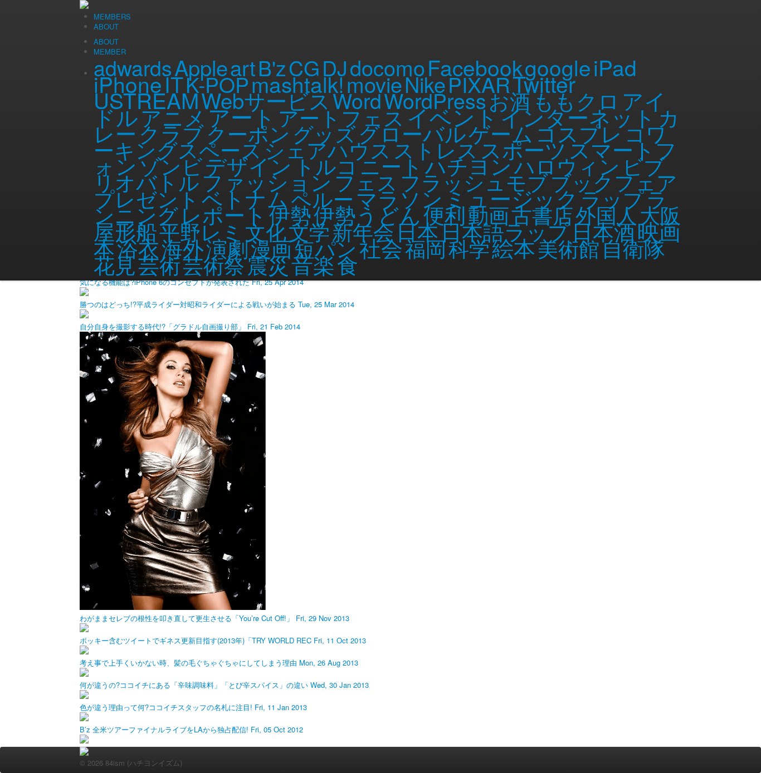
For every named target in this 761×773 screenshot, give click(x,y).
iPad (615, 66)
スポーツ (523, 149)
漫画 (271, 248)
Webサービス (265, 100)
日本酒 (603, 230)
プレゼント (146, 198)
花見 (115, 264)
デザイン (248, 165)
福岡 (425, 248)
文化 (265, 231)
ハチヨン (468, 165)
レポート (224, 214)
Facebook (475, 66)
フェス (366, 181)
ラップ (612, 198)
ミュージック (511, 197)
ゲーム (501, 132)
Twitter (544, 83)
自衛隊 (633, 248)
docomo (387, 67)
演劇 (227, 247)
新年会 (363, 231)
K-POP (217, 84)
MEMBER (110, 51)
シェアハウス (327, 149)
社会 (381, 247)
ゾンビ (171, 165)
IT (173, 84)
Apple (201, 67)
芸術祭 (214, 264)
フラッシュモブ (474, 181)
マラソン (399, 198)
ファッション (267, 181)
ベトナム (245, 198)
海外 (183, 247)
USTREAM (146, 100)
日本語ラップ (505, 230)
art (243, 67)
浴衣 (138, 247)
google (558, 67)
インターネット (578, 116)
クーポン (248, 133)
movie (374, 84)
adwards (133, 67)
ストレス (435, 149)
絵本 (513, 247)
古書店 (542, 214)
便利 (444, 214)
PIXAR (479, 84)
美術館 (568, 248)
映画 (659, 230)
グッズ (324, 133)
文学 (309, 231)
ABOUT (106, 41)
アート (242, 116)
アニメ (173, 117)
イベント (452, 116)
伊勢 (290, 214)
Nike (425, 84)
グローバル (412, 132)
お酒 (509, 100)
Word (357, 100)
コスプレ (578, 132)
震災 (268, 264)
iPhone (128, 83)
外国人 (606, 214)
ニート (391, 165)
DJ (335, 67)
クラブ (171, 133)
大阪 (660, 214)
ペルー (322, 198)
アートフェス (341, 117)
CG (304, 67)
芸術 (159, 264)
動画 (488, 214)
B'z (272, 67)
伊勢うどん (367, 214)
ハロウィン (567, 165)
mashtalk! (297, 83)
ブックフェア (613, 181)
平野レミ (201, 231)
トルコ (326, 165)
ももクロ (576, 100)
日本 (417, 231)
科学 (469, 248)
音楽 (313, 263)
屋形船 (125, 230)
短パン (325, 248)
